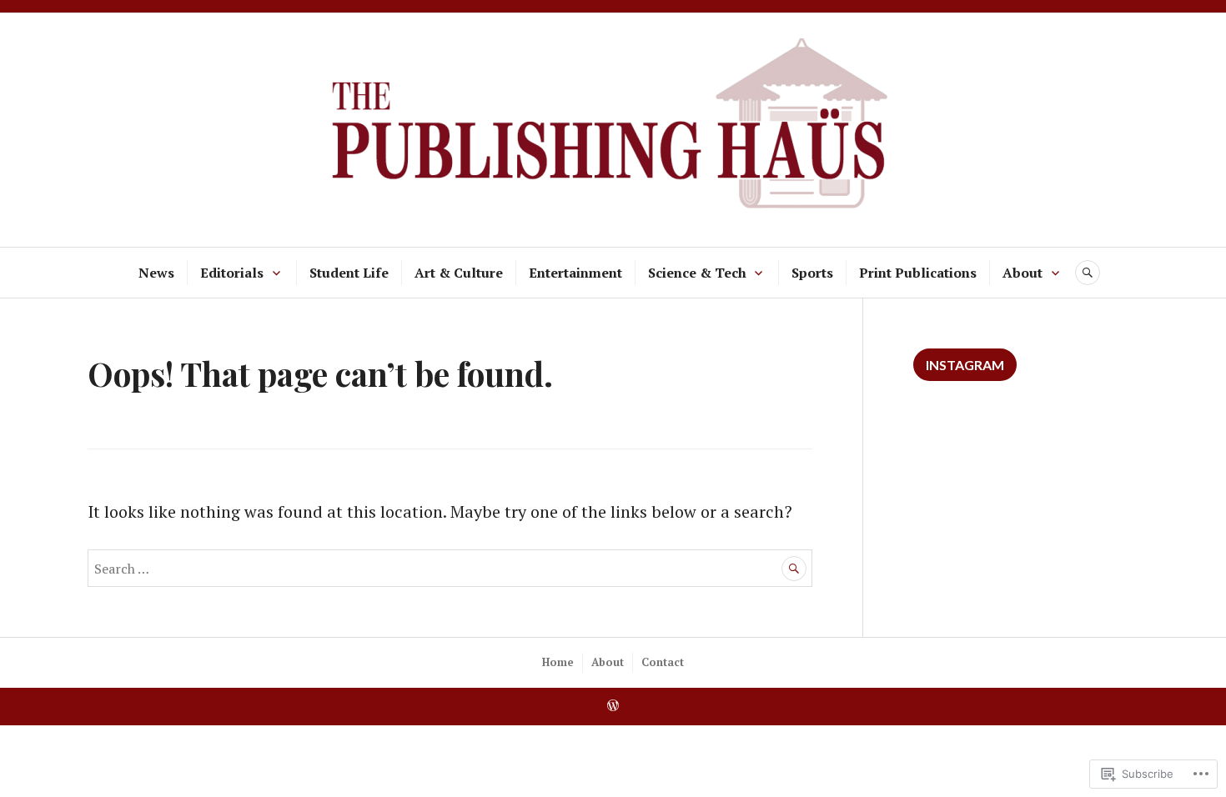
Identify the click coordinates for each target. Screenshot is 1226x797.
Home (558, 661)
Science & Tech (697, 272)
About (1022, 272)
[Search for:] (450, 567)
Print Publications (918, 272)
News (156, 272)
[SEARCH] (1087, 272)
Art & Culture (459, 272)
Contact (662, 661)
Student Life (349, 272)
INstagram (965, 365)
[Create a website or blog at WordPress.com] (613, 706)
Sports (812, 272)
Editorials (232, 272)
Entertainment (575, 272)
